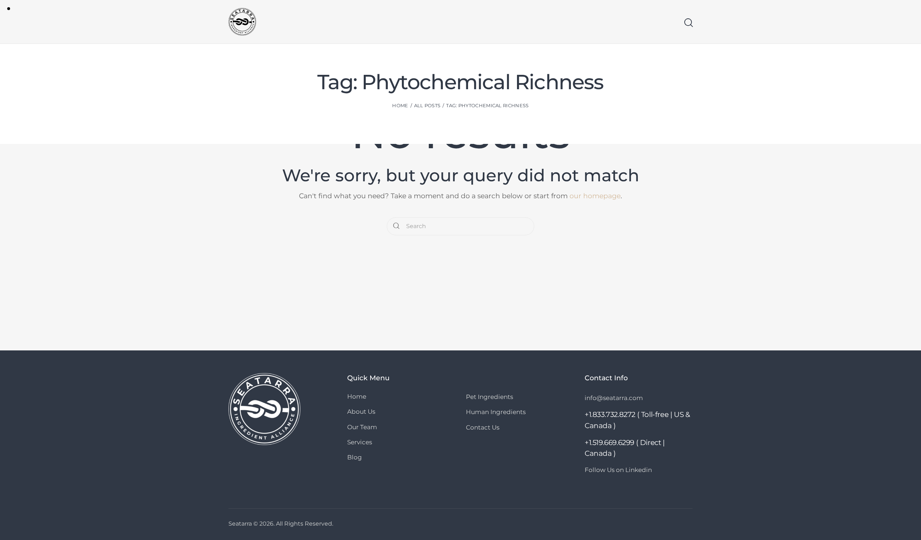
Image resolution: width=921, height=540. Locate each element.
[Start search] (688, 22)
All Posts (427, 105)
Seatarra (240, 523)
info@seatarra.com (614, 397)
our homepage (595, 196)
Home (400, 105)
